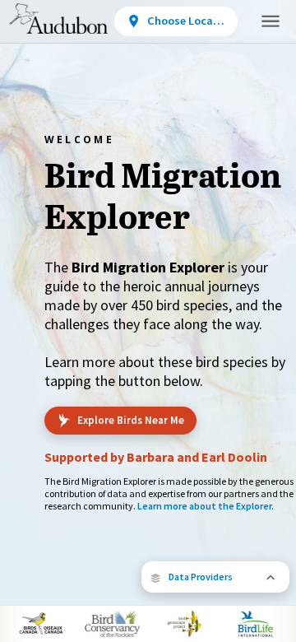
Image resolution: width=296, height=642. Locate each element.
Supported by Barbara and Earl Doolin (155, 457)
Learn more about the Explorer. (205, 506)
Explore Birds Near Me (130, 420)
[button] (215, 577)
